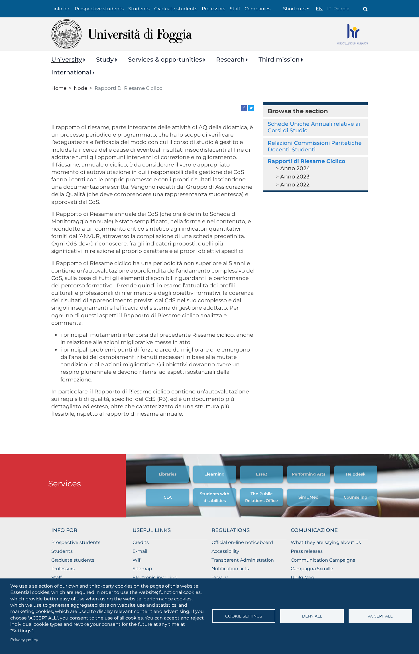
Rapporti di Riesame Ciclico (306, 161)
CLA (168, 497)
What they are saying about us (326, 542)
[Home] (121, 34)
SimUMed (308, 497)
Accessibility (225, 551)
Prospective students (99, 8)
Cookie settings (243, 616)
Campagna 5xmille (312, 568)
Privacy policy (24, 639)
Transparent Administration (242, 560)
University (66, 59)
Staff (235, 8)
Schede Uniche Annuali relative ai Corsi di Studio (314, 127)
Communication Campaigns (323, 560)
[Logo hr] (352, 34)
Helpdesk (355, 474)
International (71, 72)
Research (230, 59)
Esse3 (261, 474)
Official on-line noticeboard (242, 542)
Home (58, 88)
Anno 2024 (295, 168)
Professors (213, 8)
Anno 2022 (295, 184)
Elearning (214, 474)
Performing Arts (308, 474)
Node (80, 88)
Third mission (279, 59)
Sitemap (142, 568)
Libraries (167, 474)
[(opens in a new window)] (244, 107)
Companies (257, 8)
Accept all (380, 616)
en (319, 8)
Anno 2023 (295, 176)
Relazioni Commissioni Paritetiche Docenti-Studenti (315, 146)
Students (139, 8)
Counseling (355, 497)
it (329, 8)
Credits (141, 542)
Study (105, 59)
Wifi (137, 560)
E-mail (140, 551)
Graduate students (175, 8)
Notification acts (230, 568)
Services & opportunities (165, 59)
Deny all (312, 616)
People (341, 8)
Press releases (307, 551)
